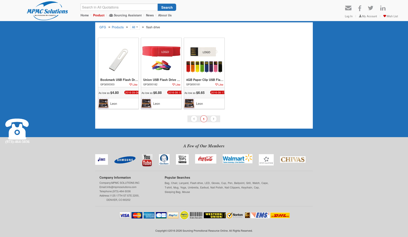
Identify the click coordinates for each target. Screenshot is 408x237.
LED (207, 183)
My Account (369, 16)
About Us (165, 15)
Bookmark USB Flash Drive (119, 79)
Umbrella (193, 187)
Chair (174, 183)
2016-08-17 (175, 92)
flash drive (152, 27)
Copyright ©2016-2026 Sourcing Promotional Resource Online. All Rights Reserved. (204, 230)
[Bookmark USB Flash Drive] (118, 58)
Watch (256, 183)
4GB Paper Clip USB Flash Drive (205, 79)
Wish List (392, 16)
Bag (167, 183)
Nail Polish (216, 187)
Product (99, 15)
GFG (102, 27)
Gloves (215, 183)
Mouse (186, 192)
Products (118, 27)
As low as (109, 93)
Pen (230, 183)
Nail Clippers (232, 187)
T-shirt (168, 187)
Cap (256, 187)
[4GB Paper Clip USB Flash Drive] (204, 58)
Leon (113, 103)
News (150, 15)
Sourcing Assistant (128, 15)
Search (167, 7)
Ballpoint (239, 183)
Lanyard (183, 183)
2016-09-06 (132, 92)
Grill (248, 183)
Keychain (246, 187)
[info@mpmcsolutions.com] (348, 8)
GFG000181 (193, 84)
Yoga (183, 187)
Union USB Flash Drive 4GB (162, 79)
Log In (349, 16)
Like (135, 84)
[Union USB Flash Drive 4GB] (161, 58)
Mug (175, 187)
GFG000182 (150, 84)
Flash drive (196, 183)
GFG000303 (107, 84)
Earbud (204, 187)
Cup (223, 183)
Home (85, 15)
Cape (264, 183)
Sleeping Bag (172, 192)
